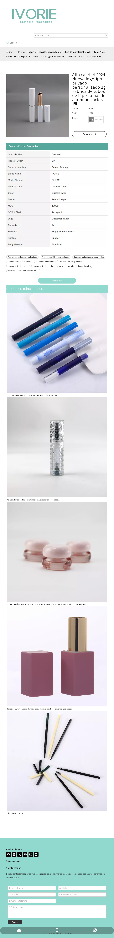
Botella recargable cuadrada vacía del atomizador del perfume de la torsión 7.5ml (40, 500)
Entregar (15, 922)
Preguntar (87, 134)
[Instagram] (31, 854)
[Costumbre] (91, 119)
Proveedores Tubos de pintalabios (55, 257)
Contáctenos (57, 280)
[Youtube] (25, 854)
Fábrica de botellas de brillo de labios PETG (24, 604)
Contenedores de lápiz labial (70, 261)
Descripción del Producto (23, 146)
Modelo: (76, 108)
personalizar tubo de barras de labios (23, 270)
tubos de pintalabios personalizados (89, 257)
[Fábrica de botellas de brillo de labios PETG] (57, 552)
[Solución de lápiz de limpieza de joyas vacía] (57, 343)
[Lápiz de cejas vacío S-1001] (57, 761)
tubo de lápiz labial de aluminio (20, 261)
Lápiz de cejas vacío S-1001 (18, 813)
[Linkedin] (14, 854)
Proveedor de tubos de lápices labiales (75, 266)
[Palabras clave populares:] (106, 35)
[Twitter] (19, 854)
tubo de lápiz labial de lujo (43, 266)
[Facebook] (8, 854)
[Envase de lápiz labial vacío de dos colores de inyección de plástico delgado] (57, 656)
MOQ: (74, 112)
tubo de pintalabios (46, 261)
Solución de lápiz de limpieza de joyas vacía (24, 395)
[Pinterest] (36, 854)
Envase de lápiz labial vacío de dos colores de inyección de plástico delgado (37, 709)
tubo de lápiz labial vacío (18, 266)
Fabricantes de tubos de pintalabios (22, 257)
